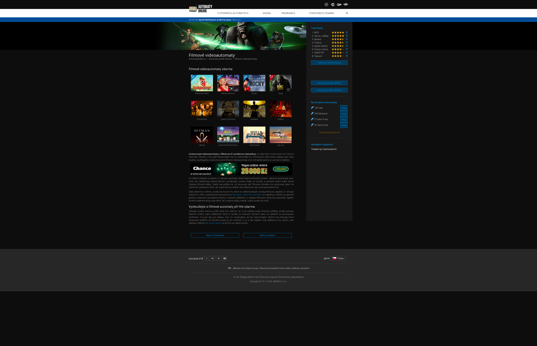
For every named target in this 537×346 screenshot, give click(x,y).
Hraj (344, 108)
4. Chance (317, 42)
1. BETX (315, 32)
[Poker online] (339, 4)
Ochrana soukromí (269, 277)
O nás (236, 277)
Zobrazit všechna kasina (329, 62)
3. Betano (316, 39)
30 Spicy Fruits (321, 124)
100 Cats (318, 107)
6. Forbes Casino (320, 49)
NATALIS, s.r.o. (280, 281)
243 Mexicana (321, 113)
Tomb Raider (254, 140)
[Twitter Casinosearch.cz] (218, 258)
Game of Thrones (228, 114)
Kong (276, 85)
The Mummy (199, 110)
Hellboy (280, 114)
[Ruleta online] (326, 4)
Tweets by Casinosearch (324, 149)
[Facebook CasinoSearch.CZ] (206, 258)
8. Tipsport (317, 56)
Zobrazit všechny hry (329, 132)
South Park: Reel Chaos (228, 140)
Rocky (250, 85)
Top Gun (280, 140)
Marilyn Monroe (226, 85)
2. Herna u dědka (320, 36)
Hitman (202, 140)
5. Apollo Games (320, 46)
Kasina (267, 13)
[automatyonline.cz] (200, 8)
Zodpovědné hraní (250, 277)
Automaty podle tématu (329, 82)
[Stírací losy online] (346, 4)
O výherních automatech (232, 13)
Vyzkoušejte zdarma (321, 13)
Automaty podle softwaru (329, 90)
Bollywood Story (200, 85)
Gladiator (254, 114)
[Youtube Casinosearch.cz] (224, 258)
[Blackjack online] (333, 4)
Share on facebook (215, 235)
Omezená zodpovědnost (292, 277)
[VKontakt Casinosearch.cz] (212, 258)
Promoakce (288, 13)
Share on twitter (267, 235)
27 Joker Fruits (321, 119)
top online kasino (213, 223)
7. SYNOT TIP (318, 52)
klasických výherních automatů (247, 194)
